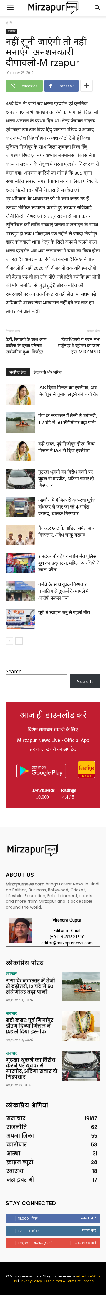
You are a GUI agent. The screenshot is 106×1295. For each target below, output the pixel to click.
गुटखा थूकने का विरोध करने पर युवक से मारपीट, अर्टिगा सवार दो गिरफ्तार (66, 478)
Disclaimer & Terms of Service (69, 1281)
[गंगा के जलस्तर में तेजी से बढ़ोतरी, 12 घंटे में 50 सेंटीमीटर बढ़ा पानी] (20, 422)
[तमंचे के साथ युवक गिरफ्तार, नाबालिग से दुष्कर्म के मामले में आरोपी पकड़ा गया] (20, 591)
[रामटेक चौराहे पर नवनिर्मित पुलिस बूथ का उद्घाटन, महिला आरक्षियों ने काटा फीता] (20, 563)
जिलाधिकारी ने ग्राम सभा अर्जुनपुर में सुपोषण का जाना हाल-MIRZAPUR (78, 345)
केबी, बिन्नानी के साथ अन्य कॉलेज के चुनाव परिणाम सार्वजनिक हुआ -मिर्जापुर (26, 345)
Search (13, 671)
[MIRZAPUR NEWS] (53, 850)
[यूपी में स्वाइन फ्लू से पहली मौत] (20, 619)
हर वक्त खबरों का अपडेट (53, 749)
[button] (10, 8)
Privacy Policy (31, 1281)
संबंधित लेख (17, 372)
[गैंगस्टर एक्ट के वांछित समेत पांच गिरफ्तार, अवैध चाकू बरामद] (20, 535)
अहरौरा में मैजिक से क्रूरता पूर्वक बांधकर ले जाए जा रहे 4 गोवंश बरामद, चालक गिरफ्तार (67, 506)
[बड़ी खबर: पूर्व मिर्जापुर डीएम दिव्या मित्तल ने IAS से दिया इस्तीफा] (20, 451)
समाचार (11, 31)
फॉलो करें (89, 1230)
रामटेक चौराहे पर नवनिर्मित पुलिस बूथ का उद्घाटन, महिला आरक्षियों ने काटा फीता (69, 563)
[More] (86, 86)
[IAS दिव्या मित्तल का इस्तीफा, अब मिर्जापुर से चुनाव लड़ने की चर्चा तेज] (20, 394)
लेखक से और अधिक (48, 372)
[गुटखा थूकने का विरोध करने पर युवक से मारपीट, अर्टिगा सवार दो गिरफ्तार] (20, 479)
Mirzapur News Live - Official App (53, 740)
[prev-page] (9, 641)
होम (9, 22)
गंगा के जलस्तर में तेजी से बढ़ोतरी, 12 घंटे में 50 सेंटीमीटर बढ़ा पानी (30, 986)
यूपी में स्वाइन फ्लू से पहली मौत (64, 612)
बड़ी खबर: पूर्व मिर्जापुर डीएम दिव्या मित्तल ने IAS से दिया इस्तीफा (29, 1026)
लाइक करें (88, 1218)
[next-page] (19, 641)
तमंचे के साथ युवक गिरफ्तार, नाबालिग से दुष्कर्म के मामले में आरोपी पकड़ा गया (63, 591)
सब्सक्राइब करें (85, 1243)
